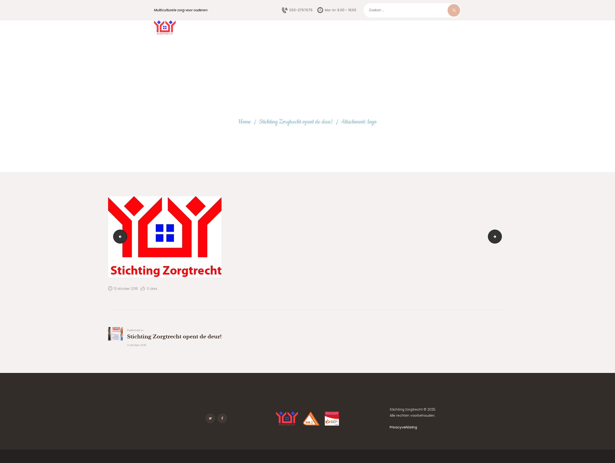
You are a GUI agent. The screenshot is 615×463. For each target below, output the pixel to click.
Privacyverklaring (403, 427)
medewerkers (500, 236)
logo (118, 236)
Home (244, 122)
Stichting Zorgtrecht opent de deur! (296, 122)
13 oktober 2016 (126, 288)
